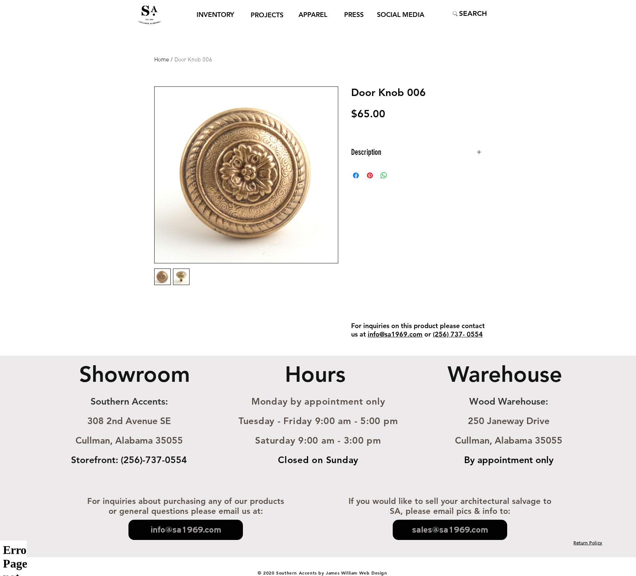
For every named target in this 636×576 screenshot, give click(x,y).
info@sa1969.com (395, 334)
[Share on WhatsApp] (383, 175)
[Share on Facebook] (355, 175)
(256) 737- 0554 (458, 334)
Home (161, 60)
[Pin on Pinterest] (369, 175)
